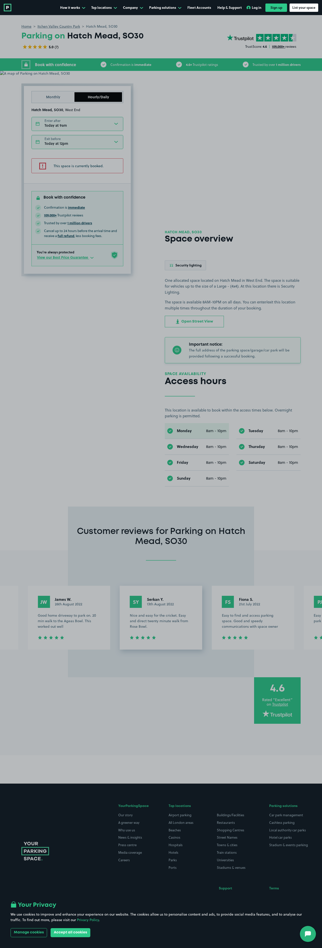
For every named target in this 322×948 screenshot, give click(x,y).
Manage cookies (29, 932)
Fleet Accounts (199, 7)
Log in (256, 7)
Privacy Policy (88, 919)
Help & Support (229, 7)
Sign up (276, 7)
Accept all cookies (70, 932)
